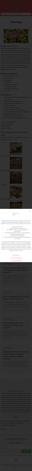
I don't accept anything (16, 258)
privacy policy (15, 250)
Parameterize (16, 255)
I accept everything (16, 260)
